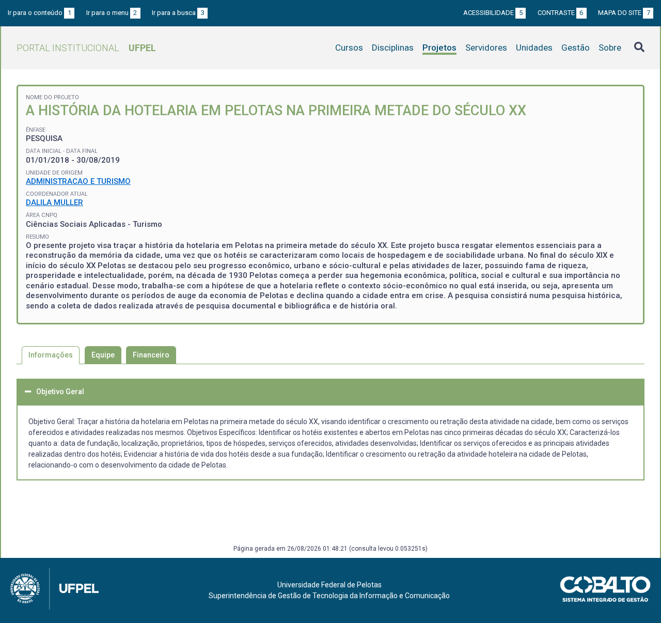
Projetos (439, 47)
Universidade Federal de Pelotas (329, 585)
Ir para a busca (178, 13)
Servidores (486, 47)
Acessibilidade (493, 13)
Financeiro (151, 355)
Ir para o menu (111, 13)
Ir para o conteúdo (39, 13)
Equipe (103, 355)
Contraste (561, 13)
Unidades (534, 47)
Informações (50, 355)
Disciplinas (393, 47)
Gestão (575, 47)
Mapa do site (624, 13)
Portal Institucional (86, 47)
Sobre (610, 47)
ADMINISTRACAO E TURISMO (78, 181)
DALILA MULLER (54, 202)
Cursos (349, 47)
